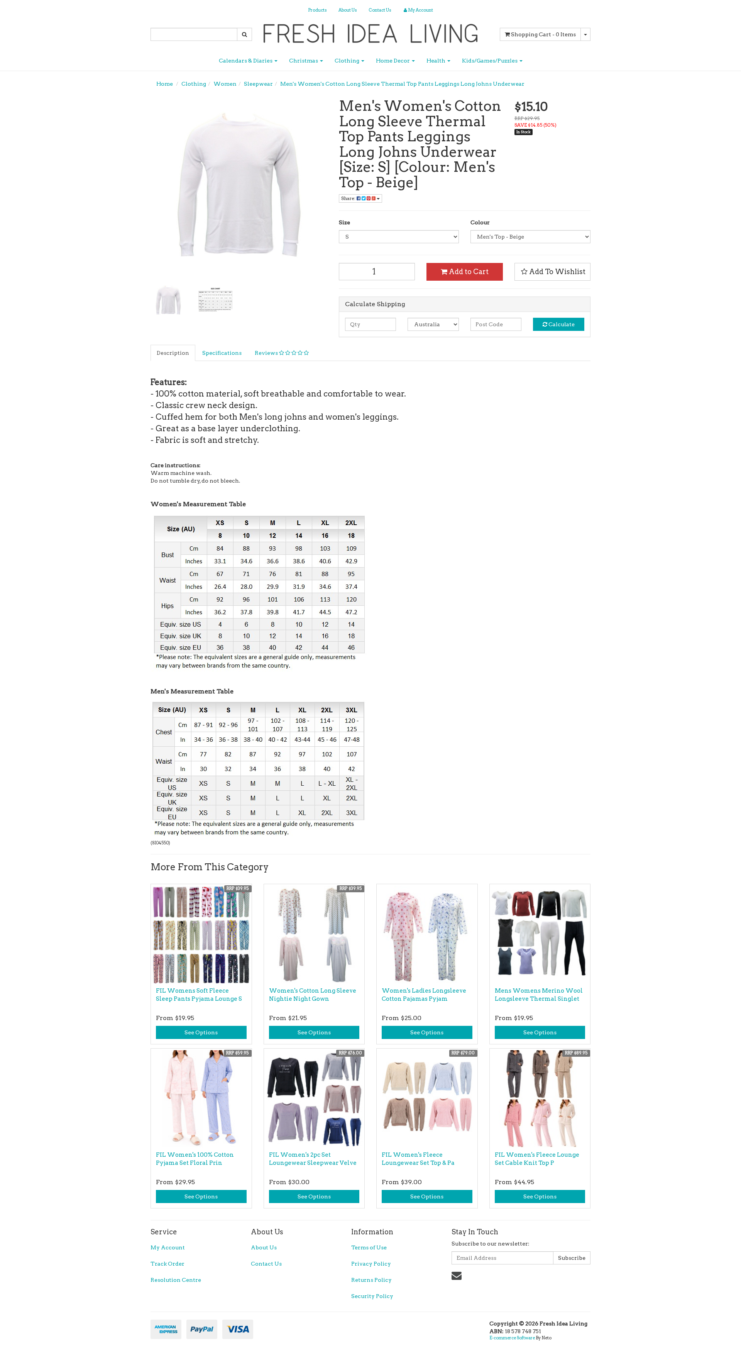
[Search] (244, 34)
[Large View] (168, 300)
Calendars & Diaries (246, 61)
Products (317, 10)
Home (164, 84)
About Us (347, 10)
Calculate (561, 324)
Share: (349, 198)
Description (173, 353)
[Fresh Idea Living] (371, 31)
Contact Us (380, 10)
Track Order (167, 1264)
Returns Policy (371, 1280)
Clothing (347, 61)
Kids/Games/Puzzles (490, 61)
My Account (168, 1247)
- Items (543, 34)
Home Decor (393, 61)
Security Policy (372, 1296)
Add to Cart (468, 272)
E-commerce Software (512, 1338)
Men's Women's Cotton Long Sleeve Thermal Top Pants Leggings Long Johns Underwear (402, 84)
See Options (201, 1032)
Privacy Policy (371, 1264)
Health (436, 61)
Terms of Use (369, 1247)
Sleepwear (258, 84)
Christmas (304, 61)
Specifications (222, 353)
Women (225, 84)
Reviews (267, 353)
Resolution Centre (176, 1280)
